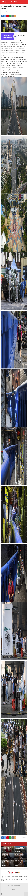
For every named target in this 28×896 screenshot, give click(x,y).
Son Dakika (3, 10)
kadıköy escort (4, 879)
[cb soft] (9, 39)
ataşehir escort (23, 878)
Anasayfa (3, 10)
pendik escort (12, 879)
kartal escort (19, 879)
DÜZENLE (14, 889)
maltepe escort (16, 878)
